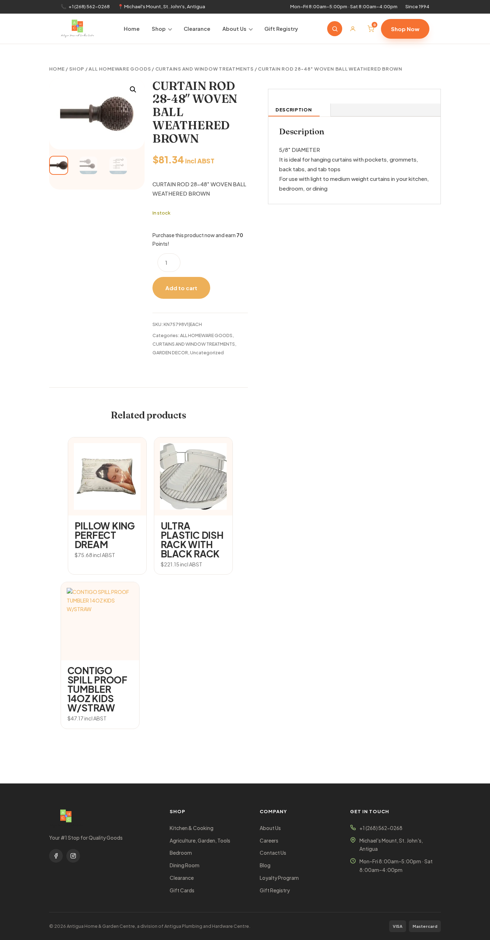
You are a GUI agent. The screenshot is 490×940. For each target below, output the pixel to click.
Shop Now (405, 28)
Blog (265, 865)
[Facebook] (56, 856)
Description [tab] (293, 109)
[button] (133, 89)
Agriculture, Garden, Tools (200, 841)
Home (132, 28)
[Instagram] (73, 856)
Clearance (197, 28)
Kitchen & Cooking (191, 828)
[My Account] (352, 28)
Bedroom (181, 853)
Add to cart (181, 287)
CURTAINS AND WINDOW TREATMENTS (204, 69)
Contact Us (273, 853)
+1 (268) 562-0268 (89, 6)
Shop (159, 28)
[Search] (334, 28)
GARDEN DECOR (170, 352)
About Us (234, 28)
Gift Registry (281, 28)
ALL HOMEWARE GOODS (120, 69)
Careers (269, 841)
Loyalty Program (279, 878)
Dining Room (184, 865)
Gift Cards (182, 890)
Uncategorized (207, 352)
